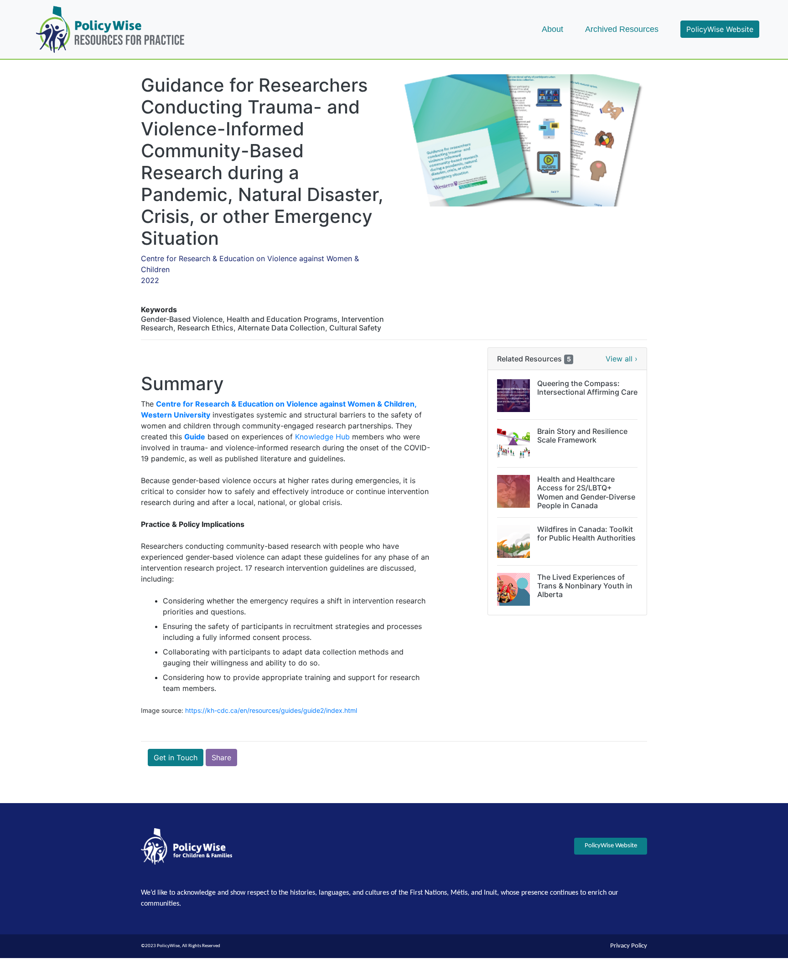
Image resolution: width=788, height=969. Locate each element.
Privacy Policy (628, 946)
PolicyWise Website (719, 29)
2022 (150, 280)
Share (221, 757)
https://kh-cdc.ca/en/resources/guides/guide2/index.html (271, 710)
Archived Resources (621, 29)
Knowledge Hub (322, 436)
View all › (622, 358)
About (552, 29)
